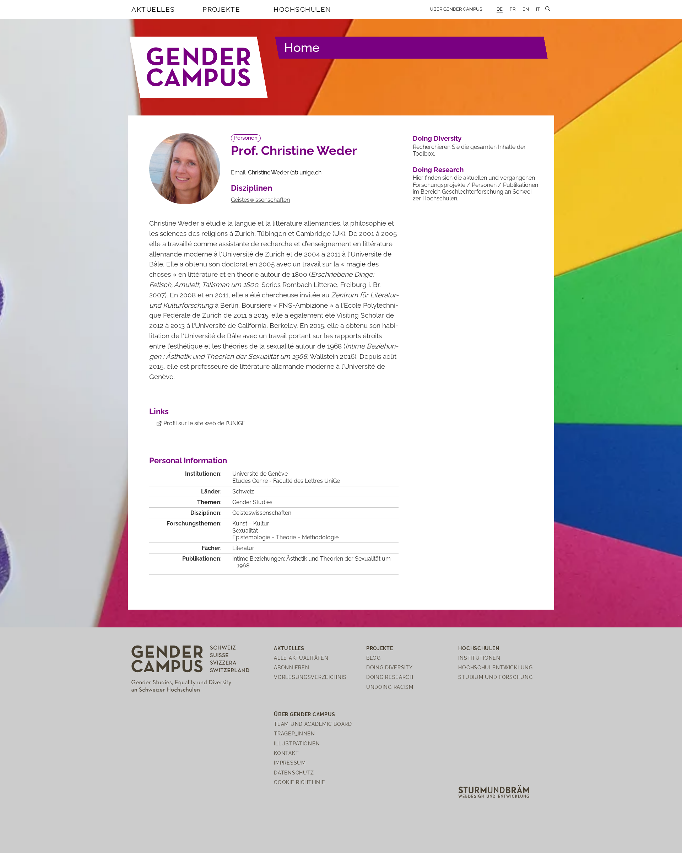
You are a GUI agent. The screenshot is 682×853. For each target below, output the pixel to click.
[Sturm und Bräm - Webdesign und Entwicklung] (493, 791)
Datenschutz (294, 773)
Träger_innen (294, 733)
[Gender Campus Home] (199, 67)
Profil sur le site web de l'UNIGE (204, 423)
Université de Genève (260, 473)
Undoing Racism (389, 687)
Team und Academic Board (313, 724)
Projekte (221, 9)
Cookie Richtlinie (299, 782)
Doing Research (438, 169)
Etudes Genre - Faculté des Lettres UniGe (286, 480)
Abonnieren (291, 667)
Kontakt (286, 753)
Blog (373, 658)
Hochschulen (302, 9)
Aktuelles (153, 9)
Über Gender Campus (456, 9)
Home (302, 47)
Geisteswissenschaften (260, 199)
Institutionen (479, 658)
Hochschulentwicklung (495, 667)
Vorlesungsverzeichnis (310, 677)
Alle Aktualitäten (301, 658)
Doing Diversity (437, 138)
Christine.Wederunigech (284, 172)
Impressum (289, 763)
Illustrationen (297, 743)
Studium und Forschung (495, 677)
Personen (246, 138)
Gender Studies (252, 502)
